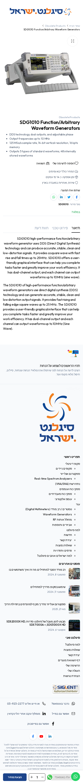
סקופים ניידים (64, 468)
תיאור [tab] (76, 228)
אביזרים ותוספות (62, 525)
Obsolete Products (55, 25)
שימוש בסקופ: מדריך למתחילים (47, 587)
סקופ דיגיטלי (72, 464)
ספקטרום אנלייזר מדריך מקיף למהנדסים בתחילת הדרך (34, 604)
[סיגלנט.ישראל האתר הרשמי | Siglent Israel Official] (41, 11)
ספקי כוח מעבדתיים (60, 494)
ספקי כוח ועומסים (69, 489)
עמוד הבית (74, 25)
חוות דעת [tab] (42, 228)
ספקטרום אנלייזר (70, 474)
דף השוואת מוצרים (69, 660)
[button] (72, 41)
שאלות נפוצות (64, 545)
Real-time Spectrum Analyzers (53, 478)
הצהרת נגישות (71, 676)
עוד (78, 504)
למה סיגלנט (73, 530)
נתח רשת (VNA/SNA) (67, 484)
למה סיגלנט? (72, 644)
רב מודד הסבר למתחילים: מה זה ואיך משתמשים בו (37, 569)
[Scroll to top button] (77, 766)
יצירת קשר (66, 540)
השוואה (40, 163)
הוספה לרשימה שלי (63, 163)
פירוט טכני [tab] (60, 228)
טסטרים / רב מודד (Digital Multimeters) (48, 509)
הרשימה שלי (73, 665)
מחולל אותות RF (62, 519)
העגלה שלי (73, 670)
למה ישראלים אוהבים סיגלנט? (54, 556)
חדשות (68, 535)
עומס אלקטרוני (63, 499)
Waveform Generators (57, 514)
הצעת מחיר (15, 777)
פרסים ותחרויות (62, 550)
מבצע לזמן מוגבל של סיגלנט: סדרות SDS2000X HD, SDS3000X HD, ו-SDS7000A (35, 623)
